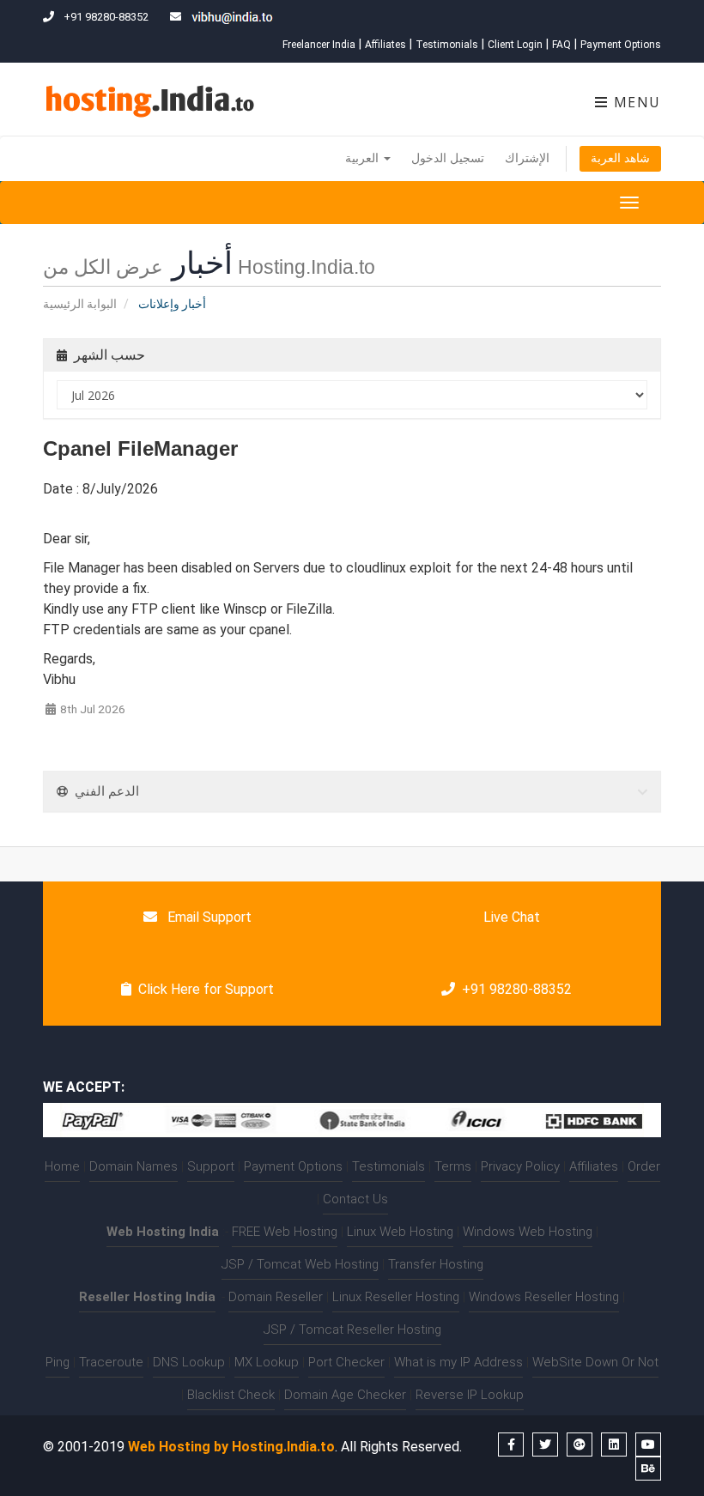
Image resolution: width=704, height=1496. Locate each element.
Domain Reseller (275, 1297)
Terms (452, 1166)
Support (210, 1166)
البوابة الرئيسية (80, 304)
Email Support (208, 917)
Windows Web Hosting (527, 1231)
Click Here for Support (206, 989)
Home (62, 1166)
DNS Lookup (189, 1362)
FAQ (561, 45)
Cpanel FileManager (140, 448)
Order (644, 1166)
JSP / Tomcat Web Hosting (300, 1264)
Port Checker (346, 1362)
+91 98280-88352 (517, 989)
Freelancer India (318, 45)
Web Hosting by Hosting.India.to (231, 1446)
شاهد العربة (620, 158)
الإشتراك (527, 158)
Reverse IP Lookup (470, 1394)
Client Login (515, 45)
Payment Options (620, 45)
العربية (363, 158)
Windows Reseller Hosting (544, 1297)
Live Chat (510, 917)
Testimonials (447, 45)
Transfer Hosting (435, 1264)
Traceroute (111, 1362)
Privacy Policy (520, 1166)
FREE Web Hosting (284, 1231)
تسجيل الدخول (447, 158)
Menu (635, 102)
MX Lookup (266, 1362)
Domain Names (133, 1166)
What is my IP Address (458, 1362)
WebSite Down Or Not (595, 1362)
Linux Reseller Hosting (395, 1297)
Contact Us (355, 1199)
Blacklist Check (231, 1394)
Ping (58, 1362)
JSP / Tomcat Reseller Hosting (352, 1329)
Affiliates (385, 45)
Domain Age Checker (345, 1394)
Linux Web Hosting (400, 1231)
